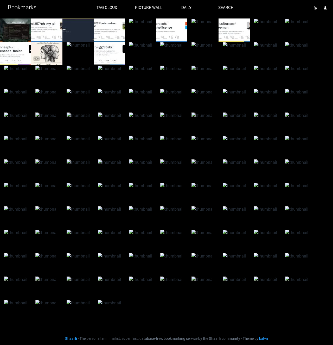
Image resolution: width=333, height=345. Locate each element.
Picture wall (148, 7)
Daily (186, 7)
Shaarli (71, 338)
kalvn (263, 338)
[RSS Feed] (315, 8)
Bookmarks (22, 7)
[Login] (325, 8)
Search (226, 7)
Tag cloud (107, 7)
